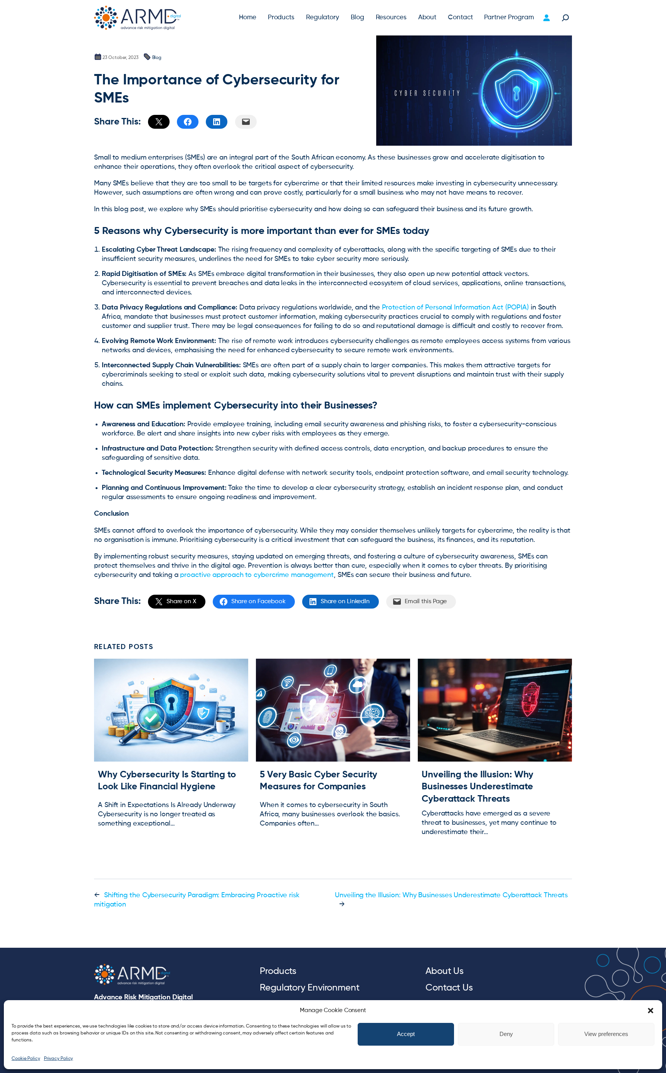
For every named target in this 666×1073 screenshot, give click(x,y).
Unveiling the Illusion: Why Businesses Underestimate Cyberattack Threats (477, 786)
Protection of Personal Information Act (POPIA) (455, 307)
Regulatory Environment (310, 987)
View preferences (606, 1034)
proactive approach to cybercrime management (257, 575)
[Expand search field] (565, 18)
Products (278, 971)
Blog (157, 58)
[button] (650, 1010)
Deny (506, 1034)
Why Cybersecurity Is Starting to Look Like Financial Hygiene (167, 780)
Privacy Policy (58, 1058)
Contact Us (449, 987)
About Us (445, 971)
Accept (406, 1034)
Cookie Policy (26, 1058)
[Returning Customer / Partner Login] (546, 17)
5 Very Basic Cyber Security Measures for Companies (318, 780)
